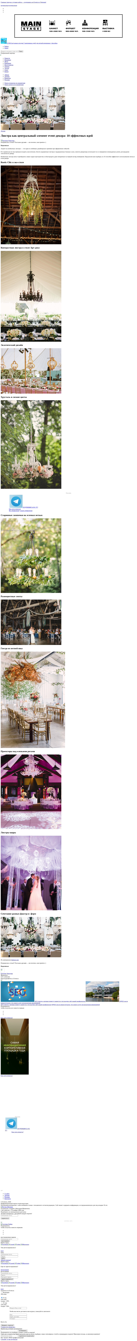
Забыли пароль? (6, 1260)
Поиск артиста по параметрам (14, 84)
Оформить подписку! (7, 1325)
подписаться (5, 1218)
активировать (23, 1330)
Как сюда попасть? (15, 509)
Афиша (6, 75)
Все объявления (14, 510)
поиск (6, 48)
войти (3, 1258)
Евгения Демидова (8, 140)
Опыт (6, 70)
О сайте (6, 1193)
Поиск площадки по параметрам (14, 83)
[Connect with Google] (11, 1244)
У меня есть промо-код (8, 1327)
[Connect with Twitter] (18, 1244)
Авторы (7, 76)
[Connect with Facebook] (4, 1244)
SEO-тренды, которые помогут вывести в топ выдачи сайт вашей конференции (60, 1001)
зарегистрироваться (7, 1279)
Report (6, 71)
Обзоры (6, 66)
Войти (6, 46)
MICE (6, 61)
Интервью (7, 60)
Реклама (7, 80)
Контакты (7, 1198)
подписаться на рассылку (26, 1336)
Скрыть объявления (26, 510)
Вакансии (7, 78)
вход (2, 1251)
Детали (6, 68)
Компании (7, 63)
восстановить (5, 1241)
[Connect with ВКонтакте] (25, 1244)
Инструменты (8, 65)
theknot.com (15, 960)
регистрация (5, 1270)
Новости (7, 58)
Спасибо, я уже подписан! (9, 1339)
